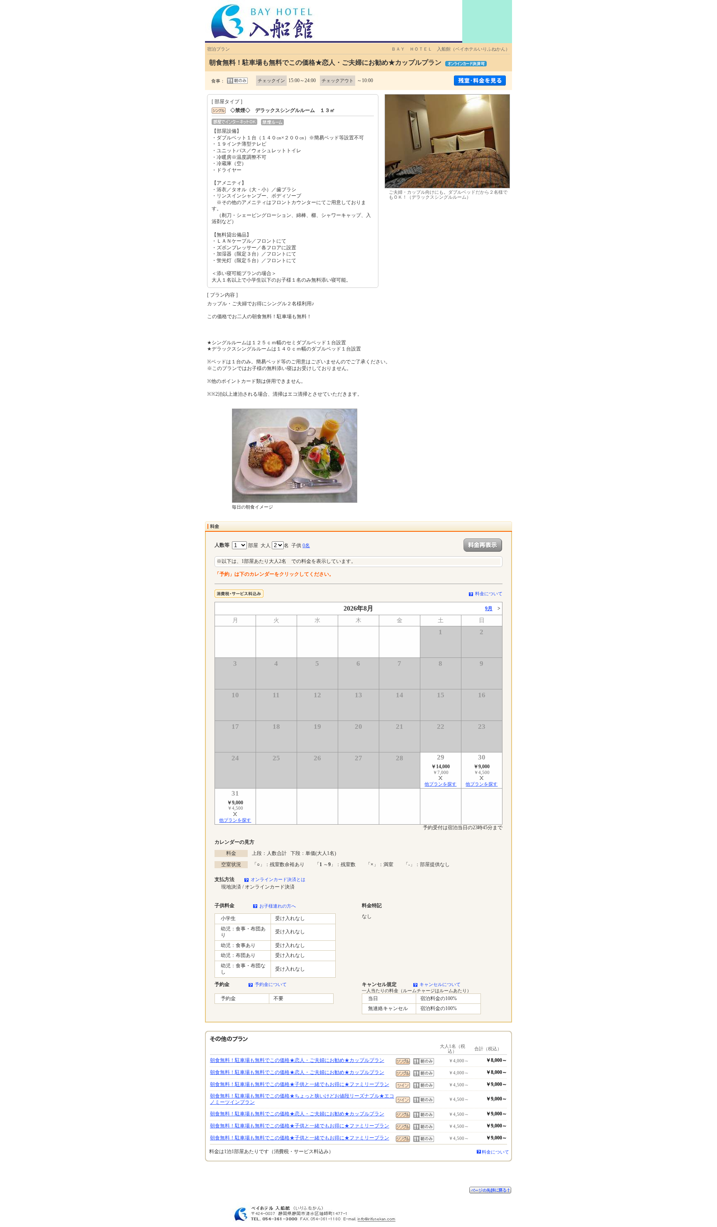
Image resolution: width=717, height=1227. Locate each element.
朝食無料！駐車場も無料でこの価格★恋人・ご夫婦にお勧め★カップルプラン (297, 1060)
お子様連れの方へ (277, 905)
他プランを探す (440, 783)
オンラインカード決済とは (278, 879)
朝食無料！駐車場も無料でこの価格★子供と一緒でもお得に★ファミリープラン (299, 1084)
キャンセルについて (440, 984)
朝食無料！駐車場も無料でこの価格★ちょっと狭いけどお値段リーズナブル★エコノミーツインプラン (302, 1099)
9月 (489, 608)
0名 (306, 545)
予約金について (271, 984)
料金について (488, 593)
